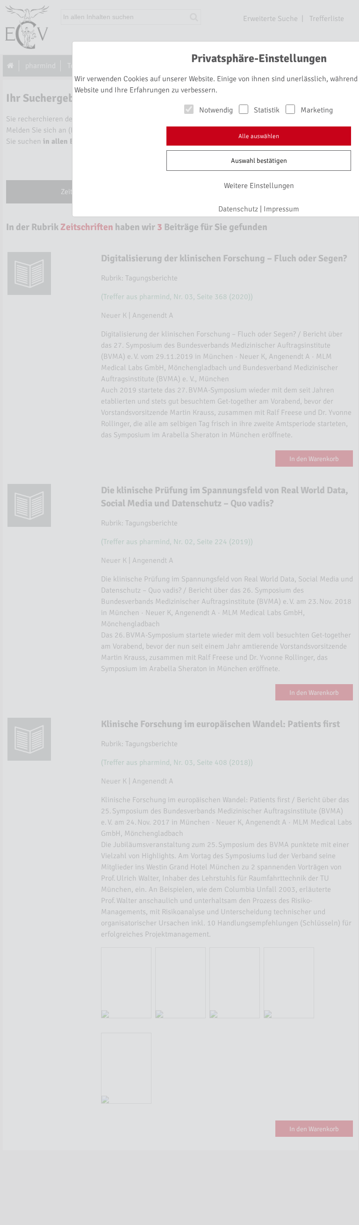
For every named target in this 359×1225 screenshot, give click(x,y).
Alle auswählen (258, 136)
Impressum (281, 209)
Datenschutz (238, 209)
